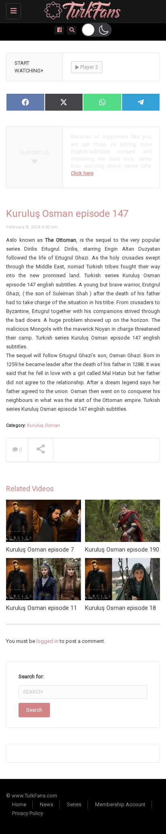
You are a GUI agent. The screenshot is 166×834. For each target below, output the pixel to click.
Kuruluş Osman (43, 425)
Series (74, 804)
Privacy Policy (27, 813)
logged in (47, 641)
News (46, 804)
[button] (96, 30)
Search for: (31, 676)
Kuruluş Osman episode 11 (41, 608)
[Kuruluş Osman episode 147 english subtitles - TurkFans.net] (81, 10)
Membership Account (120, 804)
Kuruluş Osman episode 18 (120, 608)
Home (19, 804)
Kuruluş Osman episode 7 (40, 549)
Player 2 (88, 67)
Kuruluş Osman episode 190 (122, 549)
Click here (82, 173)
